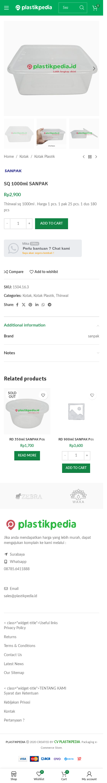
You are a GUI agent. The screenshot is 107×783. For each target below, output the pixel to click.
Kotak (24, 157)
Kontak (9, 711)
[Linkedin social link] (37, 305)
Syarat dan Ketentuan (21, 693)
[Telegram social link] (49, 305)
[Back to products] (90, 157)
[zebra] (29, 496)
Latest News (14, 664)
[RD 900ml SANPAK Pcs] (76, 411)
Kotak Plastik (44, 157)
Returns (10, 637)
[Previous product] (84, 157)
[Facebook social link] (17, 305)
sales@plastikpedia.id (20, 596)
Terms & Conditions (19, 646)
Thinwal (62, 296)
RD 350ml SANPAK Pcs (27, 439)
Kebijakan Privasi (17, 702)
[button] (9, 68)
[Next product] (96, 157)
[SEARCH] (81, 7)
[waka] (78, 496)
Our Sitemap (14, 673)
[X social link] (23, 305)
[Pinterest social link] (30, 305)
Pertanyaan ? (14, 720)
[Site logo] (33, 8)
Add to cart (51, 223)
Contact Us (13, 655)
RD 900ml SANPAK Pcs (76, 439)
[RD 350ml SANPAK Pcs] (27, 411)
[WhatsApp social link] (43, 305)
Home (9, 157)
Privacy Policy (15, 628)
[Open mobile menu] (6, 8)
